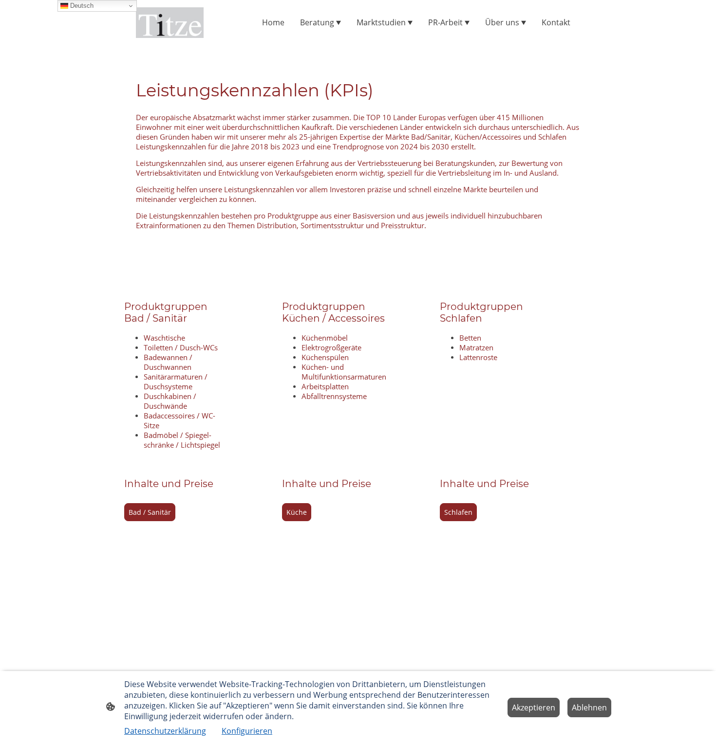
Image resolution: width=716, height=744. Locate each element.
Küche (296, 512)
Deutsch (81, 5)
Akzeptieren (533, 707)
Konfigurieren (247, 731)
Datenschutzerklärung (165, 731)
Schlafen (458, 512)
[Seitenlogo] (170, 22)
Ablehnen (589, 707)
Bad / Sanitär (150, 512)
